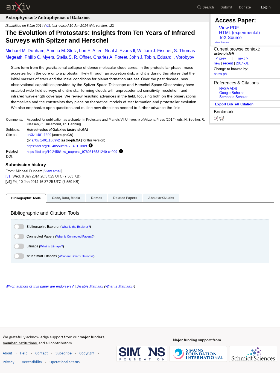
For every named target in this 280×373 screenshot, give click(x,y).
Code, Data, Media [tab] (66, 198)
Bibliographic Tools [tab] (26, 198)
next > (243, 58)
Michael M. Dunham (24, 50)
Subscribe (64, 353)
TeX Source (230, 37)
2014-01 (242, 63)
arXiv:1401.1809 (39, 135)
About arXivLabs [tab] (161, 198)
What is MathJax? (119, 286)
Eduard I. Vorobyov (175, 57)
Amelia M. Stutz (61, 50)
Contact (41, 353)
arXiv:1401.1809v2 (46, 140)
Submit (226, 7)
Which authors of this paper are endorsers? (39, 286)
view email (53, 171)
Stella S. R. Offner (73, 57)
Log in (266, 7)
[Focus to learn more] (90, 145)
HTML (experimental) (239, 32)
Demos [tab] (96, 198)
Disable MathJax (90, 286)
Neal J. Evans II (120, 50)
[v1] (8, 176)
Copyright (87, 353)
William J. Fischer (154, 50)
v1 (47, 25)
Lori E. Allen (91, 50)
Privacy (8, 362)
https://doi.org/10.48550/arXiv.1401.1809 (57, 146)
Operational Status (64, 361)
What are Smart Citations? (76, 256)
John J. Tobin (142, 57)
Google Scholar (231, 93)
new (217, 63)
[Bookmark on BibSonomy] (216, 119)
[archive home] (18, 7)
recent (228, 63)
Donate (245, 7)
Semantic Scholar (233, 97)
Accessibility (32, 362)
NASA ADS (228, 89)
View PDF (229, 27)
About (7, 353)
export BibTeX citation (234, 104)
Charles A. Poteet (110, 57)
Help (24, 353)
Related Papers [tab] (125, 198)
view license (222, 42)
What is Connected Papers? (75, 236)
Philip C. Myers (39, 57)
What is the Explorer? (76, 226)
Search (208, 7)
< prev (221, 58)
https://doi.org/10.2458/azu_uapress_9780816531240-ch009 (72, 151)
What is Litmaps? (51, 246)
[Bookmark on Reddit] (221, 119)
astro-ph (220, 74)
